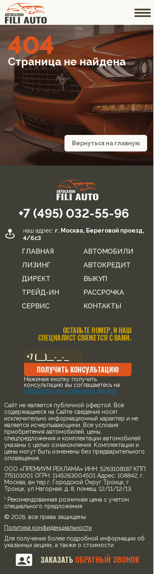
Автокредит (103, 265)
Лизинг (33, 265)
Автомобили (105, 251)
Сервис (32, 306)
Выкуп (92, 279)
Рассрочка (100, 292)
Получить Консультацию (74, 370)
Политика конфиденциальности (48, 534)
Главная (34, 251)
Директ (33, 279)
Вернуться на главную (100, 143)
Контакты (99, 306)
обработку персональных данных (67, 391)
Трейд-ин (37, 292)
